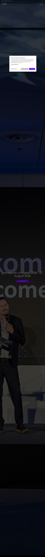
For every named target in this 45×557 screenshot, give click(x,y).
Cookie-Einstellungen (14, 68)
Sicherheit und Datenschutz (14, 64)
